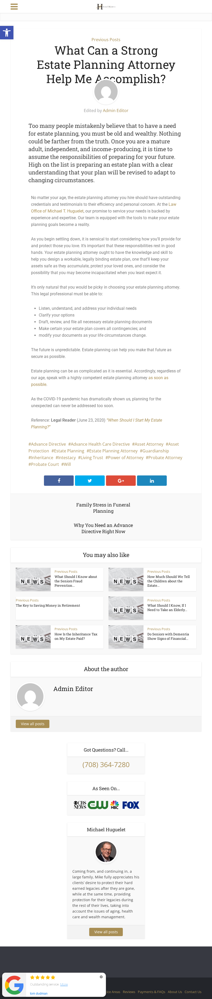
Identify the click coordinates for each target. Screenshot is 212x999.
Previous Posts (106, 39)
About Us (175, 991)
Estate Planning (69, 451)
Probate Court (45, 464)
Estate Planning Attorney (113, 451)
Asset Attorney (149, 444)
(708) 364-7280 (106, 764)
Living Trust (92, 457)
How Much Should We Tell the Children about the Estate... (168, 581)
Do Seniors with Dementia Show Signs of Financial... (168, 636)
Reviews (129, 991)
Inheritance (42, 457)
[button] (6, 32)
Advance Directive (48, 444)
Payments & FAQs (151, 991)
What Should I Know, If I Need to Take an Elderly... (167, 607)
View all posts (32, 723)
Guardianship (155, 451)
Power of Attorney (125, 457)
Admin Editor (115, 110)
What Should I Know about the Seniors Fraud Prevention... (76, 581)
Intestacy (67, 457)
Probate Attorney (165, 457)
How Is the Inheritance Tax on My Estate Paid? (76, 636)
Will (67, 464)
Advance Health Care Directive (100, 444)
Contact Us (193, 991)
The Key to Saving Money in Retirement (48, 605)
